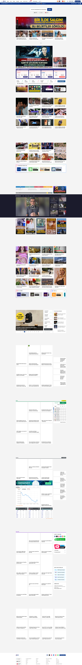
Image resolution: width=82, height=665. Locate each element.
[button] (1, 1)
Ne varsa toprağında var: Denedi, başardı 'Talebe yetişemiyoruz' (34, 638)
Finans (26, 661)
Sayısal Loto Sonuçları (61, 572)
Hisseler (47, 662)
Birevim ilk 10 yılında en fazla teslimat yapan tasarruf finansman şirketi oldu (59, 617)
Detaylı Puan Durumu (63, 422)
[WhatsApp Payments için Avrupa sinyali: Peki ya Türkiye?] (34, 622)
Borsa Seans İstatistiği (49, 658)
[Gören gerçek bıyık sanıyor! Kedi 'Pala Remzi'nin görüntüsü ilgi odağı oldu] (56, 377)
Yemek (27, 662)
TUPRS (42, 514)
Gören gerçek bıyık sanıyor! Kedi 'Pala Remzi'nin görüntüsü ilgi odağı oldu (62, 378)
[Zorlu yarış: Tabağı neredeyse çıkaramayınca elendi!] (47, 146)
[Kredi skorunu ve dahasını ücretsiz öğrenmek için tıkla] (34, 67)
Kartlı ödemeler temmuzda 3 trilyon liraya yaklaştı (59, 638)
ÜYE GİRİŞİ (71, 1)
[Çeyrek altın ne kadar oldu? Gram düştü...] (35, 249)
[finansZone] (59, 189)
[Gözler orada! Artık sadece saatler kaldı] (21, 467)
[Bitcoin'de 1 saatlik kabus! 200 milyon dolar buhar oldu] (56, 479)
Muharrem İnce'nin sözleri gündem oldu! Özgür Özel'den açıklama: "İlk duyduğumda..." (14, 3)
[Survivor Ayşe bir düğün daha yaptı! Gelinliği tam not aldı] (21, 541)
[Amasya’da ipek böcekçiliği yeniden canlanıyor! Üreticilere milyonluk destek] (40, 67)
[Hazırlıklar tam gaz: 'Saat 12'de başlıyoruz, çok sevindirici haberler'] (21, 370)
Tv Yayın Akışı (56, 550)
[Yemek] (61, 1)
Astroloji (37, 661)
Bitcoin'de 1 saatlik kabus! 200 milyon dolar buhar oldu (63, 479)
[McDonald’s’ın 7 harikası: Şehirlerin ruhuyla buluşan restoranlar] (34, 612)
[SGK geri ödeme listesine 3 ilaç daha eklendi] (47, 348)
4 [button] (26, 331)
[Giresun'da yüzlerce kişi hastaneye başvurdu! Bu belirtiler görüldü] (41, 23)
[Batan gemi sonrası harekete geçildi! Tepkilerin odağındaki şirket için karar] (32, 67)
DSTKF (42, 513)
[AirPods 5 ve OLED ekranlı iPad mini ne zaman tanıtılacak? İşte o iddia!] (34, 380)
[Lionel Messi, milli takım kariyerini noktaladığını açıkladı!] (27, 67)
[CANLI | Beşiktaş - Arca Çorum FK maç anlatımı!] (21, 426)
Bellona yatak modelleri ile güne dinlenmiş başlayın (21, 617)
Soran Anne (57, 661)
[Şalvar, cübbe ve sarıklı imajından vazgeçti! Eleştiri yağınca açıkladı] (21, 568)
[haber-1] (20, 226)
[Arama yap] (67, 1)
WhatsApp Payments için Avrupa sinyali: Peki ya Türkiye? (34, 628)
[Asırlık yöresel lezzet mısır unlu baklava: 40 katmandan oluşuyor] (47, 359)
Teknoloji (37, 658)
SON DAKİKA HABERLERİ (4, 3)
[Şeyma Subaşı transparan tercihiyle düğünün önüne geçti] (38, 67)
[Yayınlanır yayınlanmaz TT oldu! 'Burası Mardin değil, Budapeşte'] (47, 375)
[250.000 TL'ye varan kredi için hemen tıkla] (25, 67)
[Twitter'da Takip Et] (57, 536)
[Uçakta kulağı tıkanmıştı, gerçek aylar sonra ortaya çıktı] (28, 67)
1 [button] (20, 331)
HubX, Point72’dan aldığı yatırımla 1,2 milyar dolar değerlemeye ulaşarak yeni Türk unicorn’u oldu (47, 618)
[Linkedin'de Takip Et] (61, 536)
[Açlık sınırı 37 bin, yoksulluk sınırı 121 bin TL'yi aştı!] (22, 282)
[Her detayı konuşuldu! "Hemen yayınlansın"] (35, 101)
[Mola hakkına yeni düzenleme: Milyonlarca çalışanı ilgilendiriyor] (56, 497)
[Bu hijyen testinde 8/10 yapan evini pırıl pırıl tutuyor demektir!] (35, 146)
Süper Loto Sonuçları (61, 574)
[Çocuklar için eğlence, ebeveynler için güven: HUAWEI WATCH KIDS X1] (60, 101)
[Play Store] (19, 659)
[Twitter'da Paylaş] (61, 588)
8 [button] (34, 331)
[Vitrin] (59, 1)
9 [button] (36, 331)
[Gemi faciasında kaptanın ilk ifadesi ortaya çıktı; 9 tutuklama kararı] (44, 67)
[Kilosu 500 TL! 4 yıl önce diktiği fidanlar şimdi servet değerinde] (47, 622)
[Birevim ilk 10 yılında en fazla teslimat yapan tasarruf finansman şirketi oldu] (60, 612)
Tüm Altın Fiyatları (47, 329)
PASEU (29, 517)
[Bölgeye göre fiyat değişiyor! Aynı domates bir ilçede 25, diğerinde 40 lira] (34, 370)
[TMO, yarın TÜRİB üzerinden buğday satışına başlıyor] (47, 260)
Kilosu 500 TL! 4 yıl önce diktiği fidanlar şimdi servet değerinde (47, 628)
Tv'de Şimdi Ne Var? (57, 552)
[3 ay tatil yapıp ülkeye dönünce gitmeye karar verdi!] (34, 557)
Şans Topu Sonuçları (61, 577)
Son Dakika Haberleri (28, 658)
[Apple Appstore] (19, 661)
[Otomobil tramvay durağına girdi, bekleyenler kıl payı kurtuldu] (47, 101)
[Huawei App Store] (19, 664)
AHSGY (30, 513)
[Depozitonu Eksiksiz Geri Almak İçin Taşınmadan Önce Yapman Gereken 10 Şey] (35, 271)
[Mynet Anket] (64, 1)
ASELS (42, 517)
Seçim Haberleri (38, 663)
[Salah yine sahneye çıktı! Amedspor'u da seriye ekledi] (34, 405)
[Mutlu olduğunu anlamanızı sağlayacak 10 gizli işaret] (35, 111)
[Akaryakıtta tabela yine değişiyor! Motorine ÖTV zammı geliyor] (47, 500)
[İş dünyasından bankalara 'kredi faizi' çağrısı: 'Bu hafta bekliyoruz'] (49, 67)
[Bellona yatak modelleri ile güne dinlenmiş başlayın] (22, 612)
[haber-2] (30, 226)
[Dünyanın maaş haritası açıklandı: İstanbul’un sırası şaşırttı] (22, 67)
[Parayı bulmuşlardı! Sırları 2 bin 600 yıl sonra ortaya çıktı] (60, 151)
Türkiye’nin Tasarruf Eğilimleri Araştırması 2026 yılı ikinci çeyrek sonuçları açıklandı (60, 628)
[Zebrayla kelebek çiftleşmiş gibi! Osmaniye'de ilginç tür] (56, 359)
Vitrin (36, 662)
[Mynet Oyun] (35, 88)
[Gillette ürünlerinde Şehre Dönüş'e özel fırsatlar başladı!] (34, 359)
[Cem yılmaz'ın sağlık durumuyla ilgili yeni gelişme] (18, 67)
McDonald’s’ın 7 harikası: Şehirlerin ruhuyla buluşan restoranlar (33, 617)
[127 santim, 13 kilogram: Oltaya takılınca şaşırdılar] (47, 249)
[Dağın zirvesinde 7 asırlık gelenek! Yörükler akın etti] (56, 383)
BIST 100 (19, 488)
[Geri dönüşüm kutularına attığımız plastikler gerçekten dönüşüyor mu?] (34, 348)
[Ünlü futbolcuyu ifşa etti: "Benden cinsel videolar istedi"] (47, 156)
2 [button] (22, 331)
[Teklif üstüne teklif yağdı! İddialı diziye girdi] (47, 563)
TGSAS (30, 514)
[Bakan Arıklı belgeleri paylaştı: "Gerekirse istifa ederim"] (39, 67)
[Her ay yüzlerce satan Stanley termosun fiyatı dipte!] (35, 260)
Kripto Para (47, 663)
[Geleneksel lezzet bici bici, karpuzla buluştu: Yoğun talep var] (21, 380)
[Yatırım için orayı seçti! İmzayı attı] (34, 579)
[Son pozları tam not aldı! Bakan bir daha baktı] (21, 584)
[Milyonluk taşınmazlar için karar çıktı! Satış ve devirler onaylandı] (47, 282)
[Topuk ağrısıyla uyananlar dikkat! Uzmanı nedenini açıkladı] (35, 156)
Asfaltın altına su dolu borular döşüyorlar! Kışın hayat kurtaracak (63, 366)
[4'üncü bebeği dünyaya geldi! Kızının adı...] (22, 255)
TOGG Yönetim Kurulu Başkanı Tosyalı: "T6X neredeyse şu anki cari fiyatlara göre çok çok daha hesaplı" (63, 487)
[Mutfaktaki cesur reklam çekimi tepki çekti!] (60, 276)
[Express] (63, 1)
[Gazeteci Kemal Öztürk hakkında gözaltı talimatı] (34, 56)
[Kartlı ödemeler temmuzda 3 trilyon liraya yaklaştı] (60, 633)
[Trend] (58, 1)
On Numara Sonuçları (61, 579)
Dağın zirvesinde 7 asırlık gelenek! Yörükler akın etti (63, 383)
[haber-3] (41, 226)
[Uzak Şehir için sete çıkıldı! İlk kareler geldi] (47, 579)
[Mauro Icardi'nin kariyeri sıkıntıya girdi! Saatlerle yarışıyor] (37, 67)
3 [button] (24, 331)
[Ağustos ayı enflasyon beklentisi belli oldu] (22, 156)
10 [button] (38, 331)
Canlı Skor (64, 400)
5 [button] (28, 331)
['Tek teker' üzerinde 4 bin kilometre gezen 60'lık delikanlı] (47, 271)
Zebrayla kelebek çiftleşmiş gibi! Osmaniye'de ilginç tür (63, 360)
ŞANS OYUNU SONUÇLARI (58, 567)
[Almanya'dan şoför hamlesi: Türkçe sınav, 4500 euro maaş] (34, 473)
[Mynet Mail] (80, 4)
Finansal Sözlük (48, 661)
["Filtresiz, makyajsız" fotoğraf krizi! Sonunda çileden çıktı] (34, 568)
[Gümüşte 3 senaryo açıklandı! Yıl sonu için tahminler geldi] (47, 489)
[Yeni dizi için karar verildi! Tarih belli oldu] (34, 547)
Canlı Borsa (64, 457)
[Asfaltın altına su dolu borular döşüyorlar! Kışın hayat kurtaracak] (56, 365)
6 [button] (30, 331)
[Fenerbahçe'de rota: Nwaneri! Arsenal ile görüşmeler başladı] (31, 67)
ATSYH (17, 517)
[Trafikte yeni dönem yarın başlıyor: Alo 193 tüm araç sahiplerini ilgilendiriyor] (43, 67)
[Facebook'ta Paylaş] (59, 588)
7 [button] (32, 331)
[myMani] (30, 1)
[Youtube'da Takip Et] (62, 536)
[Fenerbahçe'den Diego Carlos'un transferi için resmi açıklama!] (47, 405)
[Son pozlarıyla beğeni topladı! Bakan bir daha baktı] (34, 590)
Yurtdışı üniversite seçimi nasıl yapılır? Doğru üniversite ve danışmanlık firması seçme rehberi (47, 639)
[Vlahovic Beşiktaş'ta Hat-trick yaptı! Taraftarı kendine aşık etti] (21, 410)
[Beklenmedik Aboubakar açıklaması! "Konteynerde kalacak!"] (21, 437)
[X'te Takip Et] (49, 655)
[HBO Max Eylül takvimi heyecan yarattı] (21, 354)
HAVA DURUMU (38, 3)
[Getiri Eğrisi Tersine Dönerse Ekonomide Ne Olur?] (60, 249)
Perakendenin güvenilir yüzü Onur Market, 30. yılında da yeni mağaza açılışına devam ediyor (21, 638)
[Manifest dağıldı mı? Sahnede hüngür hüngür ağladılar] (22, 271)
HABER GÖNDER (75, 3)
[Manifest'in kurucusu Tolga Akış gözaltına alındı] (21, 557)
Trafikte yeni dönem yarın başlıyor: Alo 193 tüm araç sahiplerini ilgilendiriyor (63, 474)
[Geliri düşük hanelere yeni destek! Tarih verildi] (42, 67)
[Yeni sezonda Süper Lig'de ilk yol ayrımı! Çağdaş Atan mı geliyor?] (34, 437)
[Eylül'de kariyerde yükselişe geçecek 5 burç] (22, 146)
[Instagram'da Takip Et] (59, 536)
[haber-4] (51, 226)
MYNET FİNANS (21, 83)
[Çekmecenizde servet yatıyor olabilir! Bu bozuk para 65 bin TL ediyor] (29, 67)
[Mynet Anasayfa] (4, 1)
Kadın (26, 663)
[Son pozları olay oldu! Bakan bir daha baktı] (47, 536)
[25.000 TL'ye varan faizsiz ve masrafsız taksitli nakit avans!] (60, 111)
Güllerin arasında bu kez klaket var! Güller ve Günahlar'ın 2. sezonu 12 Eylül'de (21, 628)
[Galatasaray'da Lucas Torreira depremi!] (45, 67)
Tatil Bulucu (57, 662)
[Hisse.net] (22, 88)
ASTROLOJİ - (49, 87)
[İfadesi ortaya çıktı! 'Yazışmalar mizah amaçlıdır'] (47, 547)
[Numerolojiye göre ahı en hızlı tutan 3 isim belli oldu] (47, 111)
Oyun (56, 658)
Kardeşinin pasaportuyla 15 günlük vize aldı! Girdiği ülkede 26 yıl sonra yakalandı (63, 372)
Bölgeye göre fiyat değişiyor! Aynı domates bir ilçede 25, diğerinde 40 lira (63, 491)
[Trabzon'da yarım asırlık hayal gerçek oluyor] (21, 67)
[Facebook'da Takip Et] (55, 536)
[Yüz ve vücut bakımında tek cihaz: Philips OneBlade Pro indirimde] (35, 282)
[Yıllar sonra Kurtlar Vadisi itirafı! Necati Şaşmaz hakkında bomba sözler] (34, 536)
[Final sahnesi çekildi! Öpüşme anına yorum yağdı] (22, 106)
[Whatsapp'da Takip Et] (64, 536)
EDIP (16, 513)
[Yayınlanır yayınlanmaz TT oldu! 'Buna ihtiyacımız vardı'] (47, 590)
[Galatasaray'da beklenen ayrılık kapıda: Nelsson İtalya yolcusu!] (16, 67)
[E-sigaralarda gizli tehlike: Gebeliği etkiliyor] (60, 260)
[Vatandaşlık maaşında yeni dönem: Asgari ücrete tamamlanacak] (33, 67)
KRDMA (17, 514)
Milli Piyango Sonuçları (61, 569)
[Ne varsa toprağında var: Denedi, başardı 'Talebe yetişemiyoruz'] (34, 633)
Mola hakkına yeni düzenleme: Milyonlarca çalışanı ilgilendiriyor (62, 497)
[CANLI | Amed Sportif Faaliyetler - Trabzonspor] (17, 67)
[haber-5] (61, 226)
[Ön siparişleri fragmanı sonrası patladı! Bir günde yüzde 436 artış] (50, 67)
